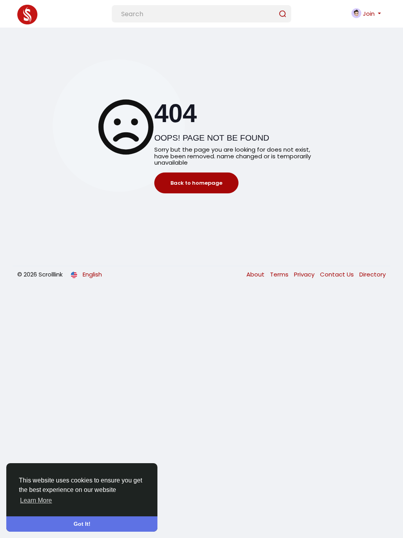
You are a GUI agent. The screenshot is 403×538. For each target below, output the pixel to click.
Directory (372, 274)
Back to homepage (196, 183)
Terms (280, 274)
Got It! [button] (82, 524)
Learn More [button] (36, 500)
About (256, 274)
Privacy (305, 274)
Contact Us (337, 274)
